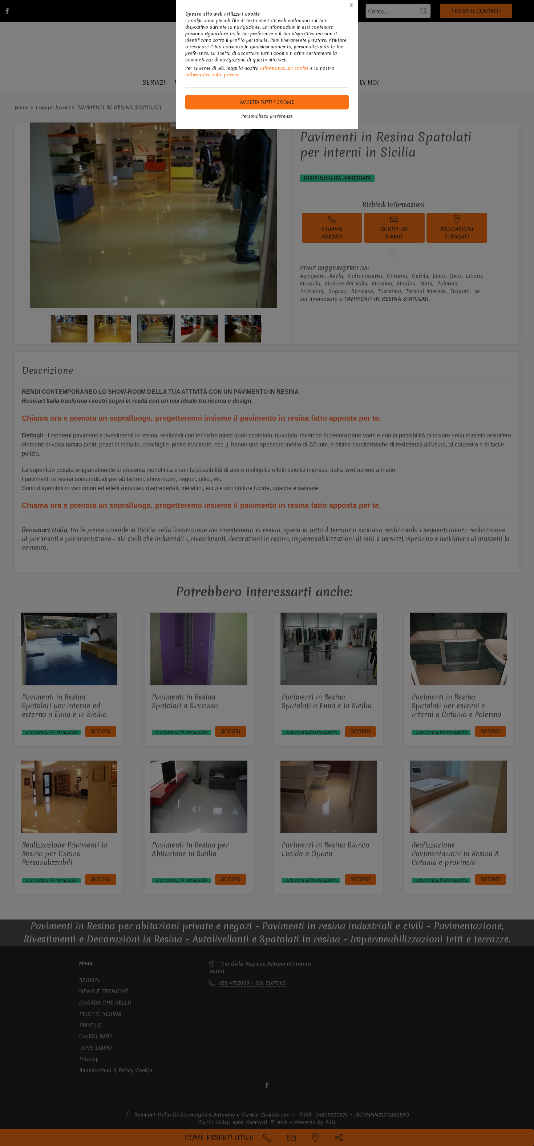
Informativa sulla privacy (212, 75)
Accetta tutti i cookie (267, 102)
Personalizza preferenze (267, 116)
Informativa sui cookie (284, 68)
